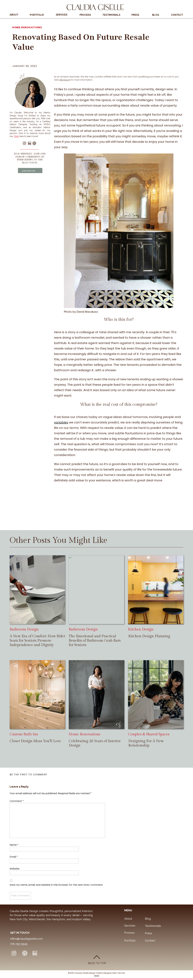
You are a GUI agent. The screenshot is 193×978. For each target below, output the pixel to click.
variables (61, 422)
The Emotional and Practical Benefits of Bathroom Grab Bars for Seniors (95, 640)
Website (14, 868)
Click (16, 136)
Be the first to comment (28, 774)
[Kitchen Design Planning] (156, 589)
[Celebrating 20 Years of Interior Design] (96, 694)
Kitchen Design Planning (149, 636)
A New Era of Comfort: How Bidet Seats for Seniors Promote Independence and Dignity (37, 640)
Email (14, 856)
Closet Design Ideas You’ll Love (35, 741)
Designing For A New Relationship (146, 743)
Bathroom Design (24, 629)
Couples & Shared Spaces (148, 734)
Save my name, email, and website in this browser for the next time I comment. (56, 885)
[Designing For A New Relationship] (156, 694)
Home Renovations (27, 27)
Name (14, 845)
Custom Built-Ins (24, 734)
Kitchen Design (140, 629)
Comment (17, 801)
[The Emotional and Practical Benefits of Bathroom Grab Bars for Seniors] (96, 589)
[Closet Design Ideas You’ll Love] (37, 694)
